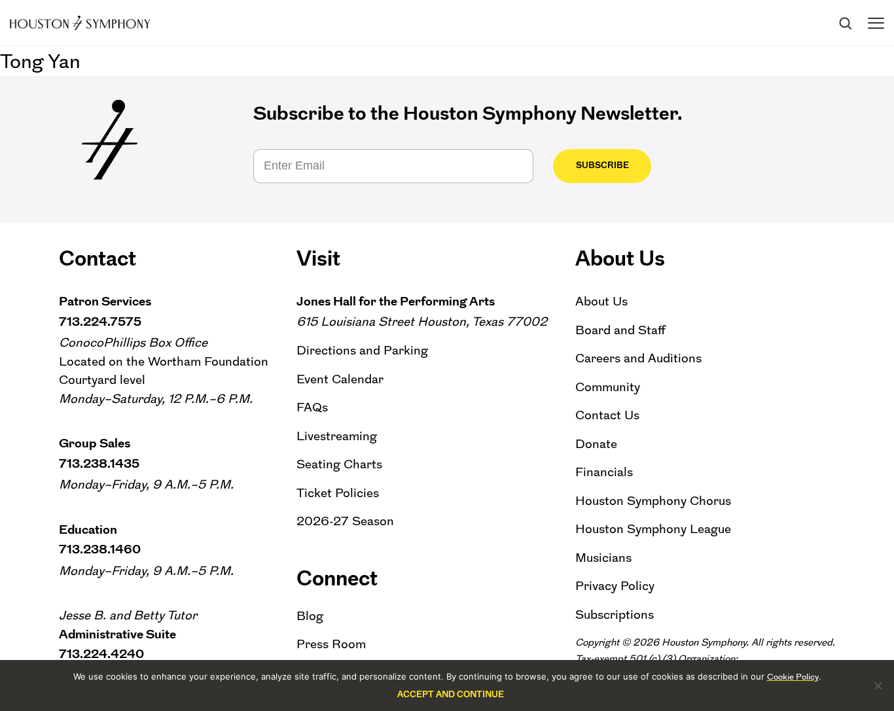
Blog (309, 616)
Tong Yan (40, 61)
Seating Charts (339, 464)
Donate (596, 444)
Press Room (331, 644)
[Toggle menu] (876, 23)
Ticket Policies (337, 493)
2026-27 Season (345, 521)
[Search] (845, 23)
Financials (604, 472)
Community (607, 387)
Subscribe (602, 165)
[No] (877, 685)
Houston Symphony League (653, 529)
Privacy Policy (614, 586)
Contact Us (607, 415)
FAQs (312, 407)
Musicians (603, 557)
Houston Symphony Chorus (653, 500)
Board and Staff (620, 330)
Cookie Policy (793, 676)
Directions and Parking (362, 350)
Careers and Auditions (638, 358)
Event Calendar (340, 379)
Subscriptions (614, 614)
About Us (601, 301)
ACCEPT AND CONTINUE (450, 694)
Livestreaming (336, 436)
